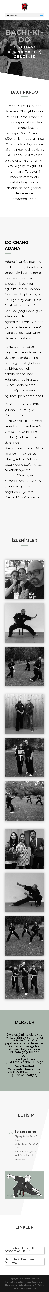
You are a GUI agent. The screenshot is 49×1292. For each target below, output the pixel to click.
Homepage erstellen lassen (18, 1285)
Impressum (18, 1288)
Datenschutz (32, 1288)
